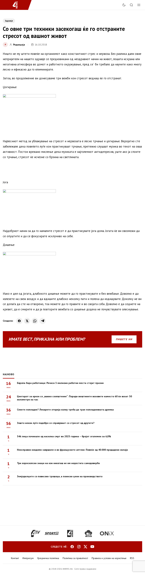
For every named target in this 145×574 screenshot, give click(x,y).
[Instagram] (79, 547)
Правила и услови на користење (109, 558)
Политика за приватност (75, 558)
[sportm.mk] (52, 533)
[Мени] (138, 5)
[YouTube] (92, 547)
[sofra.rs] (88, 533)
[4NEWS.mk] (17, 5)
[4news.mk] (70, 533)
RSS (132, 558)
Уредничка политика (48, 558)
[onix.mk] (107, 533)
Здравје (9, 20)
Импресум (28, 558)
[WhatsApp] (35, 321)
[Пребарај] (131, 5)
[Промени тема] (124, 5)
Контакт (15, 558)
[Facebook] (19, 321)
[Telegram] (42, 321)
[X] (27, 321)
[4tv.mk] (35, 533)
